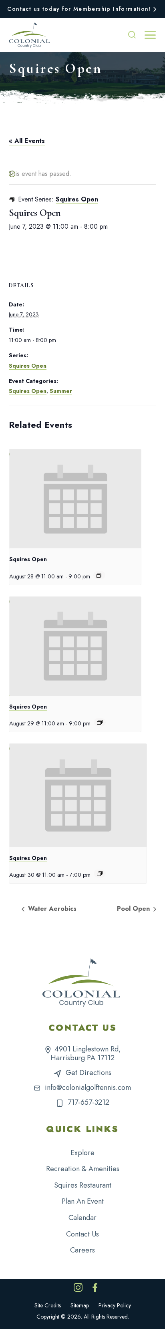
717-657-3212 (88, 1102)
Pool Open (134, 908)
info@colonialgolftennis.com (88, 1087)
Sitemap (79, 1305)
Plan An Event (83, 1201)
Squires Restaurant (82, 1185)
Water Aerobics (51, 908)
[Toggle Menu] (150, 34)
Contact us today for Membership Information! (79, 9)
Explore (82, 1153)
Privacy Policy (115, 1305)
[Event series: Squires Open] (99, 575)
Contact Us (82, 1234)
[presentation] (75, 498)
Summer (61, 391)
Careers (82, 1250)
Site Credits (47, 1305)
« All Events (27, 140)
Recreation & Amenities (82, 1169)
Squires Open (27, 366)
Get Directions (88, 1072)
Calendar (82, 1217)
